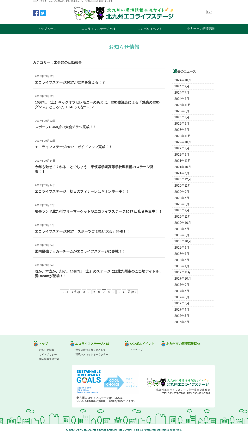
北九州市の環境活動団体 (183, 343)
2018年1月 (181, 266)
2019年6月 (181, 235)
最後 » (132, 292)
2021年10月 (182, 167)
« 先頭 (75, 292)
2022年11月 (182, 136)
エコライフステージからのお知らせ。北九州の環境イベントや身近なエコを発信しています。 (73, 1)
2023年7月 (181, 117)
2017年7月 (181, 291)
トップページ (47, 28)
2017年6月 (181, 297)
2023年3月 (181, 123)
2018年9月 (181, 247)
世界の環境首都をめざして (91, 349)
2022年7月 (181, 148)
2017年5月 (181, 303)
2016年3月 (181, 322)
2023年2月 (181, 129)
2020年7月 (181, 198)
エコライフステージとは (98, 28)
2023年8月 (181, 111)
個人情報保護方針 (49, 358)
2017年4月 (181, 309)
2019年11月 (182, 216)
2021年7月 (181, 173)
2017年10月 (182, 278)
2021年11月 (182, 160)
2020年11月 (182, 185)
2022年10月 (182, 142)
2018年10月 (182, 241)
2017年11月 (182, 272)
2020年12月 (182, 179)
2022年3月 (181, 154)
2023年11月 (182, 105)
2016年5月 (181, 315)
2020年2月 (181, 210)
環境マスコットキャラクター (92, 354)
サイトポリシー (48, 354)
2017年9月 (181, 284)
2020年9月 (181, 191)
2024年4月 (181, 98)
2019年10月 (182, 222)
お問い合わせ (209, 12)
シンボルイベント (149, 28)
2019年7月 (181, 229)
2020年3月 (181, 204)
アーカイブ (136, 349)
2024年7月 (181, 92)
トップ (43, 343)
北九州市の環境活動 (201, 28)
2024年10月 (182, 80)
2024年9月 (181, 86)
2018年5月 (181, 260)
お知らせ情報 (46, 349)
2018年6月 (181, 253)
